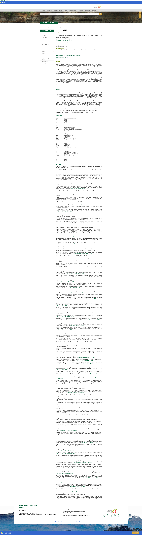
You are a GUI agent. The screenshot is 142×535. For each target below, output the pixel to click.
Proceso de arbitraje (45, 44)
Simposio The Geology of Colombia (46, 59)
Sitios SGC (94, 10)
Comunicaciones (87, 10)
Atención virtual (135, 532)
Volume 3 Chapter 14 (49, 23)
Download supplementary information (73, 55)
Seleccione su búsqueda (45, 14)
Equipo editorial (44, 37)
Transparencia (49, 10)
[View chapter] (64, 55)
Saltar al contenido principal (5, 0)
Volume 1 (43, 49)
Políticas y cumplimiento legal (65, 521)
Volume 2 (43, 51)
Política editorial (44, 42)
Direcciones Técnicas (72, 10)
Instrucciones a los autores (46, 46)
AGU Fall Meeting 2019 (45, 61)
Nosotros (43, 10)
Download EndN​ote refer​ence (61, 57)
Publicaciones (80, 10)
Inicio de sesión (84, 521)
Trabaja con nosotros (77, 521)
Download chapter (59, 55)
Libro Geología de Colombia (61, 27)
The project (44, 35)
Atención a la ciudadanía (58, 10)
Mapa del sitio (72, 521)
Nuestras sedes (57, 521)
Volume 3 (43, 53)
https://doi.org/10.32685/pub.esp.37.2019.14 (64, 40)
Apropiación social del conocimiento (45, 67)
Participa (65, 10)
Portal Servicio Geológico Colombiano (47, 27)
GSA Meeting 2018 (45, 63)
